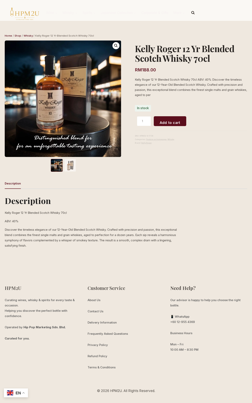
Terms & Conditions (102, 367)
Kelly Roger (146, 143)
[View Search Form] (192, 12)
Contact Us (95, 311)
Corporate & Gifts (155, 13)
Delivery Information (102, 322)
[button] (116, 45)
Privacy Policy (98, 345)
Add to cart (170, 123)
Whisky (171, 139)
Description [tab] (13, 183)
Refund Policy (97, 356)
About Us (94, 300)
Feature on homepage (156, 139)
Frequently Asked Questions (108, 334)
